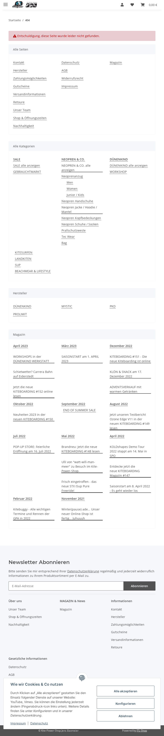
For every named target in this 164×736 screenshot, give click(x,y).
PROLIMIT (20, 314)
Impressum (18, 723)
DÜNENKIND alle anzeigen (129, 165)
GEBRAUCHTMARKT (27, 172)
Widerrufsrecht (72, 78)
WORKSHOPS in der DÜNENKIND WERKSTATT (31, 359)
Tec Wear (68, 237)
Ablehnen (126, 716)
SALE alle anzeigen (26, 165)
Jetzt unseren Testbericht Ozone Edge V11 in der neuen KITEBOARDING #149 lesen (129, 421)
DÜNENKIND (22, 306)
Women (72, 189)
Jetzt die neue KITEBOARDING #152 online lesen (33, 391)
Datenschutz (39, 723)
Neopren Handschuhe (77, 201)
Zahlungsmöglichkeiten (30, 78)
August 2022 (119, 404)
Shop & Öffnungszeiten (30, 118)
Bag (64, 243)
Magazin (116, 62)
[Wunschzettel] (132, 4)
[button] (122, 4)
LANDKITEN (23, 259)
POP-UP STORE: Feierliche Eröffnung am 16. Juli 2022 (32, 449)
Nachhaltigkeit (23, 126)
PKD (113, 306)
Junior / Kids (75, 195)
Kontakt (18, 62)
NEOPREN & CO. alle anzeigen (76, 167)
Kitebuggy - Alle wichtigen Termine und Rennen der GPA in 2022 (31, 513)
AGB (64, 70)
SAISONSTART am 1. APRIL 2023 (80, 359)
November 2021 (73, 499)
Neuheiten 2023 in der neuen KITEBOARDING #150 (33, 417)
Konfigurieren (126, 703)
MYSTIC (67, 306)
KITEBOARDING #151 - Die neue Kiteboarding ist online (130, 359)
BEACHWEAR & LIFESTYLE (33, 271)
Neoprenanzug (72, 176)
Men (70, 182)
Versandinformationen (29, 94)
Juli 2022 (19, 436)
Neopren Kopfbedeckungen (81, 218)
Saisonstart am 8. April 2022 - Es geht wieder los (130, 488)
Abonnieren (139, 586)
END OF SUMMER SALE (79, 410)
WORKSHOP (118, 172)
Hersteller (20, 70)
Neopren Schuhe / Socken (80, 224)
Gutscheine (21, 86)
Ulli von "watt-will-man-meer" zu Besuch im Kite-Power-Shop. (80, 466)
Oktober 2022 (23, 404)
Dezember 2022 (121, 346)
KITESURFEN (23, 252)
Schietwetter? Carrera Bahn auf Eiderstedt (33, 374)
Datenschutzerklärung (83, 571)
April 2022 (117, 436)
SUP (17, 265)
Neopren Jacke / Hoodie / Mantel (79, 209)
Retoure (19, 102)
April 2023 (20, 346)
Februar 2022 (22, 499)
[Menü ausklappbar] (5, 2)
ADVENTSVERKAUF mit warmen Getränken (125, 389)
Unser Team (22, 110)
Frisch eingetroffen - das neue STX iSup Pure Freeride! (79, 486)
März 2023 (69, 346)
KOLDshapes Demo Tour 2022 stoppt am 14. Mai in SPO (128, 451)
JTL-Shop (142, 730)
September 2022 (73, 404)
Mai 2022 (68, 436)
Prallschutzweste (74, 230)
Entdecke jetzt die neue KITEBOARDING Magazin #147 (125, 470)
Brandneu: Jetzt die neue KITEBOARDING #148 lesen (81, 449)
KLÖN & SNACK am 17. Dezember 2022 (126, 374)
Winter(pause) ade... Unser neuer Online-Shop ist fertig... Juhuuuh (81, 513)
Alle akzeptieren (125, 691)
